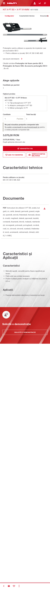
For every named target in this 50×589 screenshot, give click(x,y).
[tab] (9, 16)
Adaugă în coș (26, 148)
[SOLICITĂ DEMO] (8, 586)
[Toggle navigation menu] (4, 3)
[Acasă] (12, 3)
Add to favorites (15, 155)
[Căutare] (44, 3)
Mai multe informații (11, 59)
